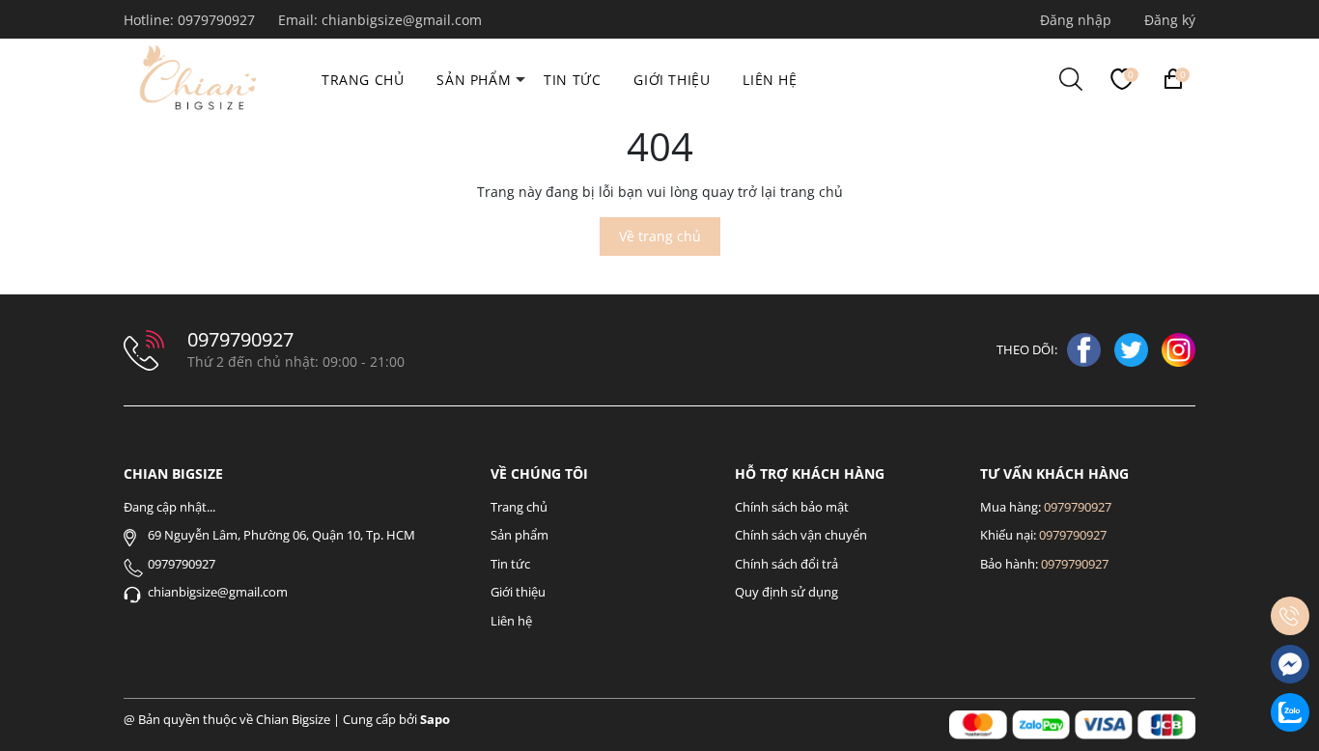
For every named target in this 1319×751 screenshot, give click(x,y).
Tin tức (572, 79)
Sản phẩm (473, 79)
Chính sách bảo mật (792, 506)
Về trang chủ (660, 236)
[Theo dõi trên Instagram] (1178, 349)
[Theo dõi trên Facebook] (1086, 349)
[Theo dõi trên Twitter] (1133, 349)
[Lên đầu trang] (1290, 567)
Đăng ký (1169, 20)
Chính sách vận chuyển (801, 534)
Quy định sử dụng (786, 591)
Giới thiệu (671, 79)
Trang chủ (363, 79)
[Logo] (195, 76)
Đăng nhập (1075, 20)
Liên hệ (770, 79)
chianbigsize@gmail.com (402, 20)
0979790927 (218, 20)
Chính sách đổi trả (786, 563)
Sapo (435, 719)
